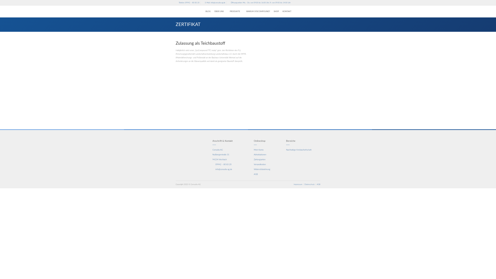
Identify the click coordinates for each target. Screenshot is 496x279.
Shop (276, 11)
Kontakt (286, 11)
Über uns (219, 11)
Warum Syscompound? (258, 11)
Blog (208, 11)
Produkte (235, 11)
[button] (312, 11)
